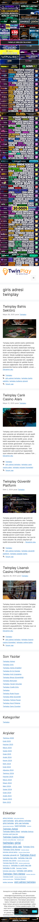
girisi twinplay (8, 823)
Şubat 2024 (7, 789)
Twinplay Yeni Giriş (30, 874)
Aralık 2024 (7, 757)
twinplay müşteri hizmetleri (23, 467)
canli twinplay (8, 821)
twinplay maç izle (25, 858)
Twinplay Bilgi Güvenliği (12, 697)
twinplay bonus (27, 831)
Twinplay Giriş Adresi (11, 849)
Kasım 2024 (7, 760)
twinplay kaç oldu (10, 858)
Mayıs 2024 (7, 780)
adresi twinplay (8, 818)
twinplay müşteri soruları (23, 860)
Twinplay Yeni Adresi (14, 873)
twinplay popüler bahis (18, 554)
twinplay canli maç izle (10, 834)
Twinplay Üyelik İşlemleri (20, 877)
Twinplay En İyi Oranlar (11, 671)
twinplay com (20, 839)
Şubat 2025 (7, 751)
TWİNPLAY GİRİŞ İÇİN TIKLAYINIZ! (19, 42)
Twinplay (8, 375)
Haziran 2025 (8, 744)
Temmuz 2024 (8, 773)
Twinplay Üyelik (8, 877)
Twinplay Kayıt (28, 855)
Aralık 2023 (7, 796)
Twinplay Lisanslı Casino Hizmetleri (16, 570)
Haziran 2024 (8, 777)
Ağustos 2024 (8, 770)
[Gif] (19, 114)
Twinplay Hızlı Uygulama (12, 674)
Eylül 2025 (7, 741)
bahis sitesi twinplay (19, 818)
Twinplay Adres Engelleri (12, 668)
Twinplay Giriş (8, 665)
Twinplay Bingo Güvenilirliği (13, 677)
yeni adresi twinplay (25, 882)
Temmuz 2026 (8, 738)
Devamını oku (8, 369)
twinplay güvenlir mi (11, 855)
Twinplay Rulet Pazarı (11, 693)
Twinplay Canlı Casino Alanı (14, 397)
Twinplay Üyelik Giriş (11, 687)
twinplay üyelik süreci (8, 879)
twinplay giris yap (12, 846)
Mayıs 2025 (7, 748)
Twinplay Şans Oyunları (12, 706)
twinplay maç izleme (9, 860)
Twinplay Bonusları (10, 681)
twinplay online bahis (25, 642)
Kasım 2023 (7, 799)
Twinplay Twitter (21, 868)
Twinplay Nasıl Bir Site (10, 863)
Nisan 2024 (7, 783)
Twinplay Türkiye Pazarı (12, 700)
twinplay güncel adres (10, 852)
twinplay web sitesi (9, 871)
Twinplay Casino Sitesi (13, 837)
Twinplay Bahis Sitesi (11, 831)
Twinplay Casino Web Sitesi (9, 839)
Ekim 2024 (7, 764)
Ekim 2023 (7, 802)
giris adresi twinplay (12, 378)
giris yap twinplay (22, 823)
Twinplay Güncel (25, 849)
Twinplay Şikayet (20, 879)
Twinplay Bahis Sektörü (14, 308)
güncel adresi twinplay (8, 826)
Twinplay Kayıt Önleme (11, 703)
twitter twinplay (8, 882)
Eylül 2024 (7, 767)
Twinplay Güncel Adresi (24, 852)
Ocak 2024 (7, 793)
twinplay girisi (12, 842)
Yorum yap (9, 384)
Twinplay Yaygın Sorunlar (12, 684)
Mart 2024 (7, 786)
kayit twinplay (20, 826)
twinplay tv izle (9, 868)
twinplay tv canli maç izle (21, 865)
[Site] (19, 71)
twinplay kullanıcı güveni (18, 381)
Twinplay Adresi (9, 661)
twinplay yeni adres (24, 871)
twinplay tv (6, 865)
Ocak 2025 (7, 754)
